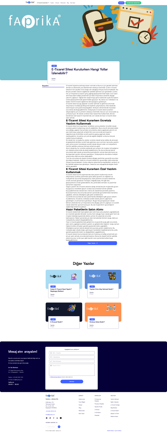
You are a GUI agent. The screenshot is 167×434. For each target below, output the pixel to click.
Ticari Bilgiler (82, 402)
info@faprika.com (50, 414)
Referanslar (63, 2)
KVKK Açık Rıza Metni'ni (55, 377)
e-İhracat (97, 409)
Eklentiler (97, 415)
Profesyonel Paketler (98, 400)
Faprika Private (98, 406)
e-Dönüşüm (98, 412)
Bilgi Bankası (114, 407)
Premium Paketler (99, 404)
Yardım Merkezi (115, 399)
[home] (30, 2)
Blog (68, 2)
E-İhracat (57, 2)
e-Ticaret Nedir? (115, 410)
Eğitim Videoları (115, 402)
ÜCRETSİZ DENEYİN (133, 3)
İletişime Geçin (114, 416)
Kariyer (80, 405)
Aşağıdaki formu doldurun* (72, 349)
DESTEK (121, 3)
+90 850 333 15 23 (51, 411)
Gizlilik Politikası (110, 430)
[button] (43, 2)
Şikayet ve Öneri (115, 413)
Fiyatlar (52, 2)
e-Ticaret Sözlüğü (115, 405)
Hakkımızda (82, 399)
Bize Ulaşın (72, 2)
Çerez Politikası (118, 430)
